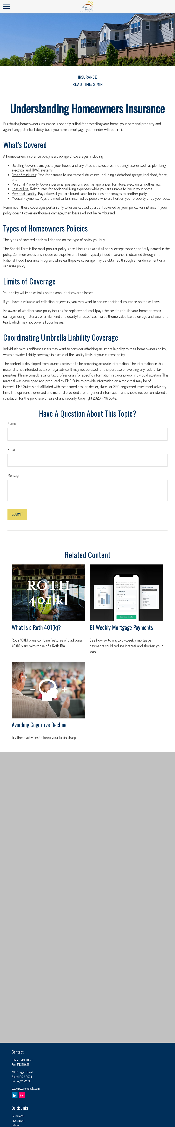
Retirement (18, 1116)
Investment (18, 1120)
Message (13, 475)
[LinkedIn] (15, 1095)
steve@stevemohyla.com (26, 1088)
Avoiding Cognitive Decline (39, 724)
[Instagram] (22, 1095)
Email (11, 449)
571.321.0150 (26, 1060)
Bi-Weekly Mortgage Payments (121, 627)
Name (11, 423)
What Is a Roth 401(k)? (36, 627)
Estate (15, 1125)
